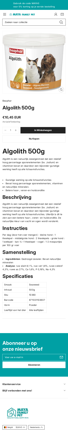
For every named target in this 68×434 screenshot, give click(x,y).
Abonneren (34, 365)
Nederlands (35, 427)
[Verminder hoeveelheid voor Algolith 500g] (4, 130)
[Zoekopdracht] (61, 22)
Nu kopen (34, 138)
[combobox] (34, 22)
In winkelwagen (43, 130)
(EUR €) (14, 427)
